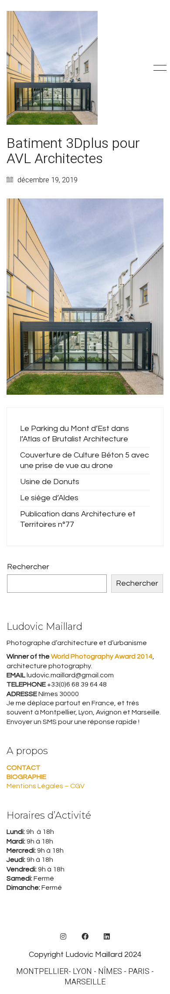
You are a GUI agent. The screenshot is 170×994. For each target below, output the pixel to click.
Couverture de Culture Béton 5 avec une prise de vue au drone (84, 460)
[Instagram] (63, 936)
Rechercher (28, 567)
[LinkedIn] (107, 936)
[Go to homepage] (52, 68)
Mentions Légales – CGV (46, 785)
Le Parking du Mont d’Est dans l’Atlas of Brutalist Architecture (74, 433)
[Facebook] (85, 936)
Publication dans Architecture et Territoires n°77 (78, 519)
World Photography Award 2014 (101, 656)
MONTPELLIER (42, 972)
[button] (158, 68)
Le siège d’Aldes (49, 498)
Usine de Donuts (49, 482)
